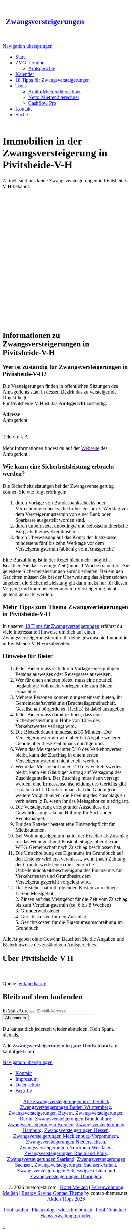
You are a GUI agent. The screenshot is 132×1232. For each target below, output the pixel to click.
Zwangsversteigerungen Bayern (40, 1113)
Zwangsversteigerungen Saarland (40, 1159)
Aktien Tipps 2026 (66, 1199)
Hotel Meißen (74, 1187)
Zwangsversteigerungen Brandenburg (73, 1118)
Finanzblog (43, 1209)
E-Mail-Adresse (19, 1010)
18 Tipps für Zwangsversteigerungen (62, 626)
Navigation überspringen (28, 46)
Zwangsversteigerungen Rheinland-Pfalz (65, 1153)
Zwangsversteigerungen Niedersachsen (65, 1142)
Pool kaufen (16, 1209)
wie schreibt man (75, 1209)
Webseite (90, 448)
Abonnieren (15, 1017)
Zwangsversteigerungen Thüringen (65, 1176)
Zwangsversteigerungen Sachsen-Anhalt (75, 1165)
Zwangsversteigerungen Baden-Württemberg (65, 1107)
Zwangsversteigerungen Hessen (76, 1130)
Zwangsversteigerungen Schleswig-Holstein (61, 1170)
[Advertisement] (66, 259)
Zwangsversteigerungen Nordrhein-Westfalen (65, 1147)
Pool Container (111, 1209)
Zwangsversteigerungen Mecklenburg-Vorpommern (65, 1136)
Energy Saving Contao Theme (52, 1193)
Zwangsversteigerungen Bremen (40, 1124)
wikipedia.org (32, 983)
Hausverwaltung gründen (66, 1215)
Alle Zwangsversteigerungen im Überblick (66, 1101)
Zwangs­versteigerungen (45, 21)
